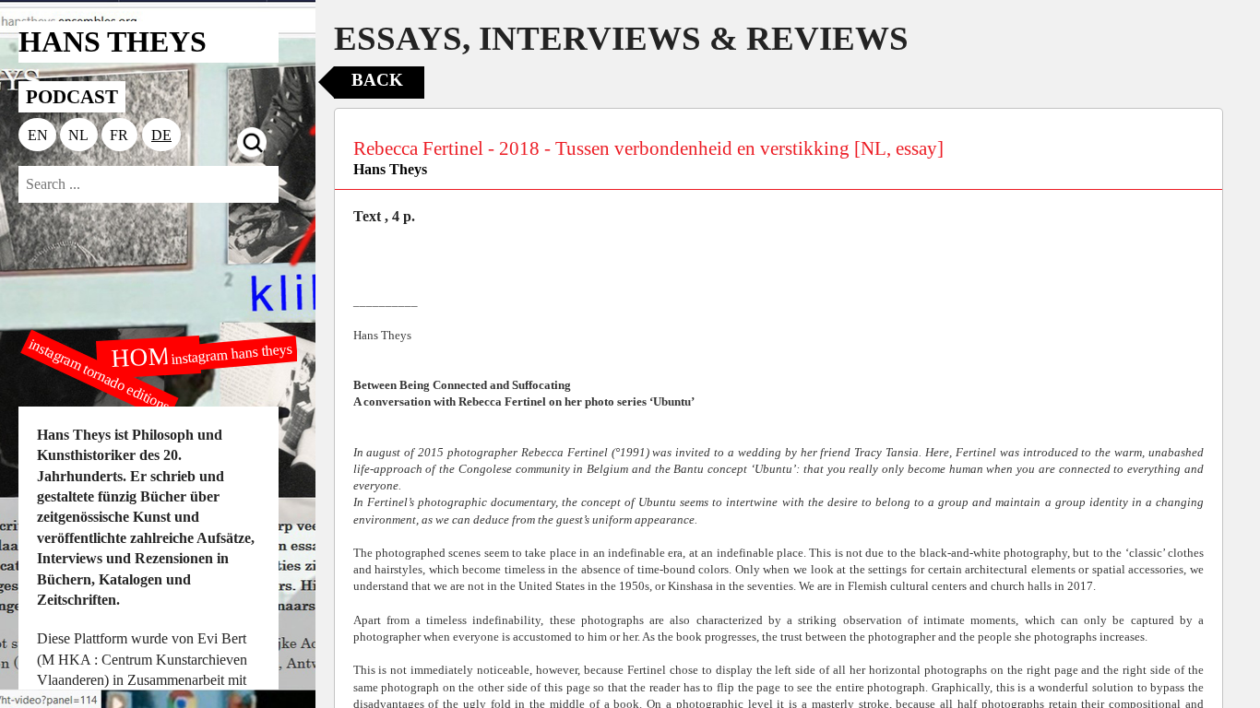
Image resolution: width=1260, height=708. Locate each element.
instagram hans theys (231, 353)
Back (377, 79)
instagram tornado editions (99, 375)
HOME (147, 356)
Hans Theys (390, 169)
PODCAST (72, 96)
